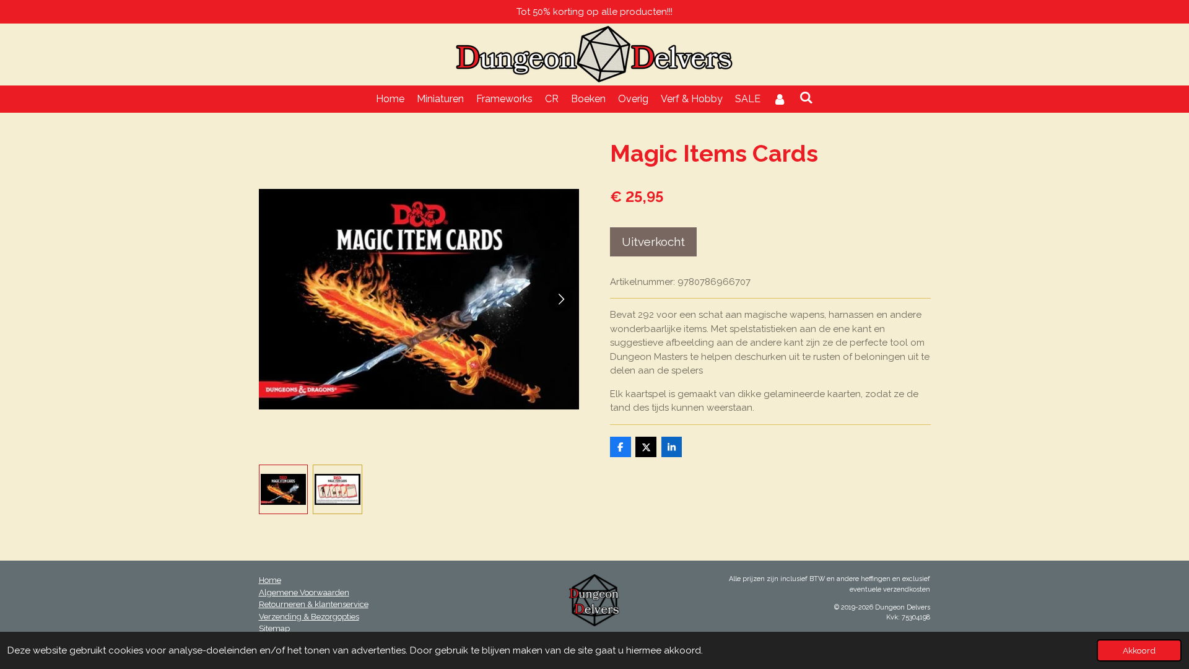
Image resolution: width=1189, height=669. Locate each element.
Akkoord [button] (1139, 650)
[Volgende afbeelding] (560, 299)
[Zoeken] (806, 97)
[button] (283, 489)
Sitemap (274, 628)
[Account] (780, 99)
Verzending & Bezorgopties (309, 616)
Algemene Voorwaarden (304, 592)
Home (270, 580)
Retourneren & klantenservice (313, 604)
